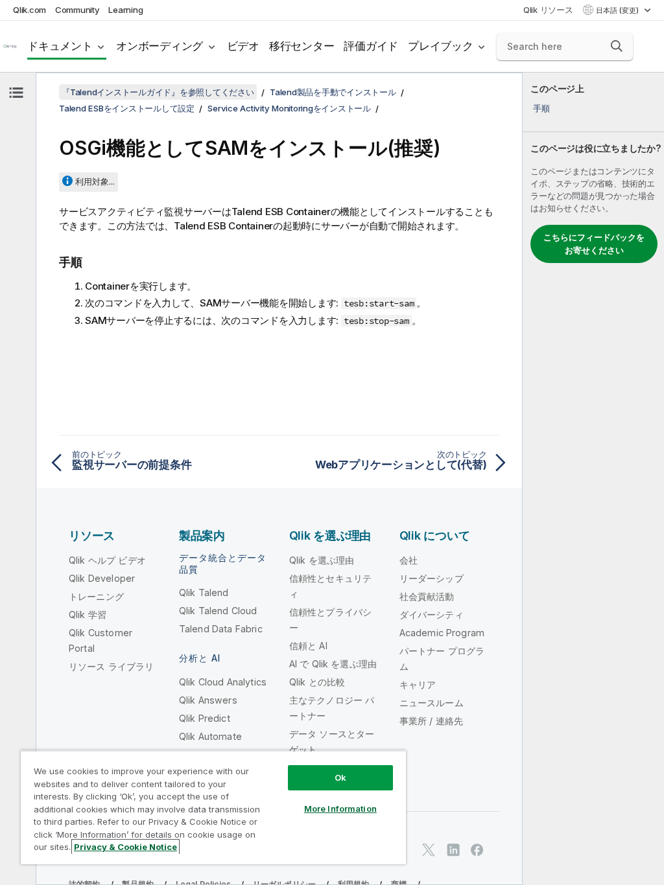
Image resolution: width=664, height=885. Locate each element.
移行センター (302, 46)
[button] (616, 46)
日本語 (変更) (618, 10)
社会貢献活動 (427, 596)
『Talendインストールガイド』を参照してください (158, 92)
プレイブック (440, 46)
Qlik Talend (204, 592)
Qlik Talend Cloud (218, 610)
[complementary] (593, 479)
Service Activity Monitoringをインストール (289, 108)
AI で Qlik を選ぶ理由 (333, 663)
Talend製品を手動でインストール (333, 92)
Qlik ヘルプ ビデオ (107, 560)
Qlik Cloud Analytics (223, 681)
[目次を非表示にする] (16, 92)
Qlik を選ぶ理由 (322, 560)
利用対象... (95, 181)
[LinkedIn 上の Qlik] (453, 850)
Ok (340, 777)
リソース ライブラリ (111, 666)
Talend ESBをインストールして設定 (127, 108)
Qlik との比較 (317, 681)
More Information (340, 808)
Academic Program (442, 632)
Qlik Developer (102, 578)
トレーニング (96, 596)
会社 (408, 560)
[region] (213, 807)
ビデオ (243, 46)
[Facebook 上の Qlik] (477, 850)
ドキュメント (60, 46)
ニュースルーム (431, 702)
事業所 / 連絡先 (431, 720)
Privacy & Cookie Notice (125, 847)
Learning (125, 10)
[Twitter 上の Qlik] (428, 850)
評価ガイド (371, 46)
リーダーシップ (431, 578)
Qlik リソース (548, 10)
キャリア (417, 684)
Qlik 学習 (87, 614)
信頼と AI (308, 645)
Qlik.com (29, 10)
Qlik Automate (210, 736)
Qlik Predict (204, 718)
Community (77, 10)
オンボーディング (159, 46)
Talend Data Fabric (221, 628)
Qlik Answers (208, 700)
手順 (541, 108)
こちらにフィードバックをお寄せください (594, 243)
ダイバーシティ (431, 614)
